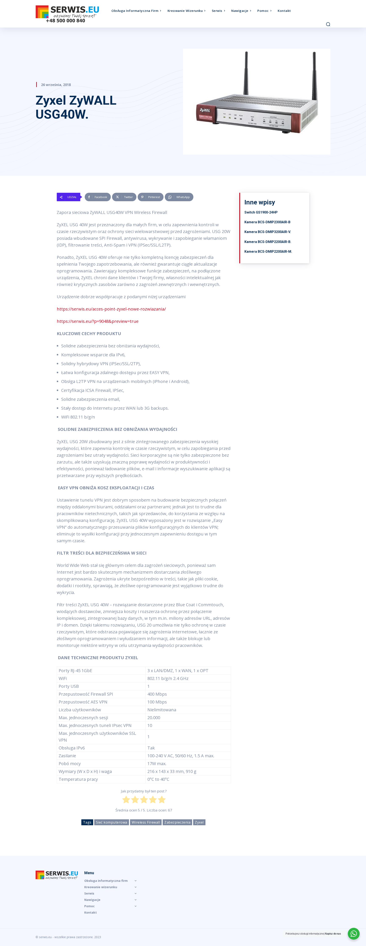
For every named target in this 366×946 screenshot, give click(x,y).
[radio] (126, 800)
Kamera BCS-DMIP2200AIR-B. (267, 242)
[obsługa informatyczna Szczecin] (72, 13)
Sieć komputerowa (111, 822)
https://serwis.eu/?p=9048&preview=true (98, 321)
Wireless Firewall (146, 822)
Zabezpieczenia (177, 822)
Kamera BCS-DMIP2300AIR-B (267, 222)
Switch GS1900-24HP (261, 212)
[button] (328, 24)
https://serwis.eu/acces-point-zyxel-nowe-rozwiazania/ (111, 309)
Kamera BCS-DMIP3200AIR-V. (267, 232)
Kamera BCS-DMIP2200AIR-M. (268, 252)
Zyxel (199, 822)
